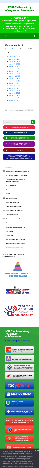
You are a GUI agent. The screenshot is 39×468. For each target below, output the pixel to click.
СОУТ (8, 194)
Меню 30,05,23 (14, 98)
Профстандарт (11, 186)
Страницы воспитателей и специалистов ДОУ (15, 180)
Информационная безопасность (17, 171)
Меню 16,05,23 (14, 73)
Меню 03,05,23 (14, 59)
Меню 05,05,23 (14, 64)
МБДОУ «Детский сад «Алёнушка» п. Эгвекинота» (19, 9)
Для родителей (11, 198)
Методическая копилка (14, 210)
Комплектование (12, 215)
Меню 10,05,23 (14, 66)
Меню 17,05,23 (14, 76)
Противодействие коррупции (16, 175)
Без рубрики (10, 235)
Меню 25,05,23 (14, 90)
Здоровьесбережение (13, 206)
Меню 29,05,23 (14, 95)
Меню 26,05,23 (14, 93)
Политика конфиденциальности (17, 341)
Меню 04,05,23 (14, 61)
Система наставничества (15, 248)
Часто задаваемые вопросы (15, 227)
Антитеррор (10, 167)
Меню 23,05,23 (14, 86)
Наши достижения (12, 202)
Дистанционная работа (14, 219)
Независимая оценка (13, 190)
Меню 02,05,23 (14, 57)
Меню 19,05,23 (14, 81)
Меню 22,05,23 (14, 83)
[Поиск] (33, 122)
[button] (6, 36)
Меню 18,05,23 (14, 78)
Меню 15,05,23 (14, 71)
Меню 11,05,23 (14, 69)
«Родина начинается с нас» (15, 243)
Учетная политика (12, 223)
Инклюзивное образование (15, 239)
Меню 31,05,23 (14, 100)
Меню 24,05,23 (14, 88)
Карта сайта (10, 231)
